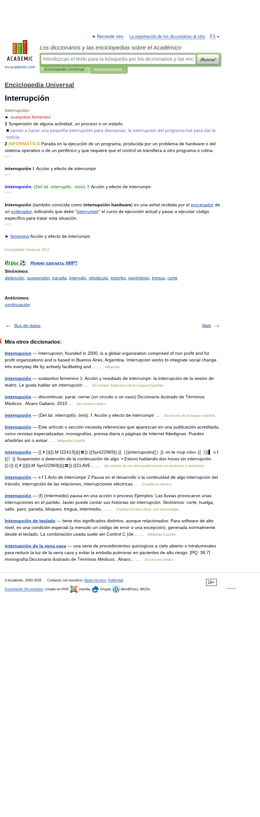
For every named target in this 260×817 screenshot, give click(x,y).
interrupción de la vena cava (35, 545)
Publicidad (115, 580)
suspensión (38, 277)
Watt (206, 325)
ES (213, 36)
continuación (17, 304)
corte (172, 277)
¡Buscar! (208, 59)
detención (14, 277)
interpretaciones (108, 69)
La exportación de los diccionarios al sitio (167, 36)
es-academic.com (20, 67)
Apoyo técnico (95, 580)
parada (59, 277)
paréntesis (138, 277)
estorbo (118, 277)
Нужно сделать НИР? (54, 262)
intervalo (77, 277)
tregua (158, 277)
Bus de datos (27, 325)
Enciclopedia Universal (64, 69)
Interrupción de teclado (30, 520)
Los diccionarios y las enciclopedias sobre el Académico (110, 48)
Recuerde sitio (110, 36)
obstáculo (98, 277)
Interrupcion (18, 353)
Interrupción (18, 426)
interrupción (18, 378)
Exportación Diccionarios (24, 589)
